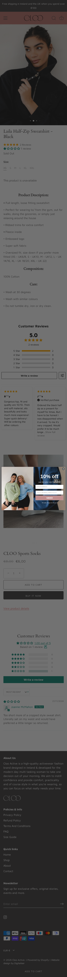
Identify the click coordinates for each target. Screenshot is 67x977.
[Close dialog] (63, 468)
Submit (49, 498)
